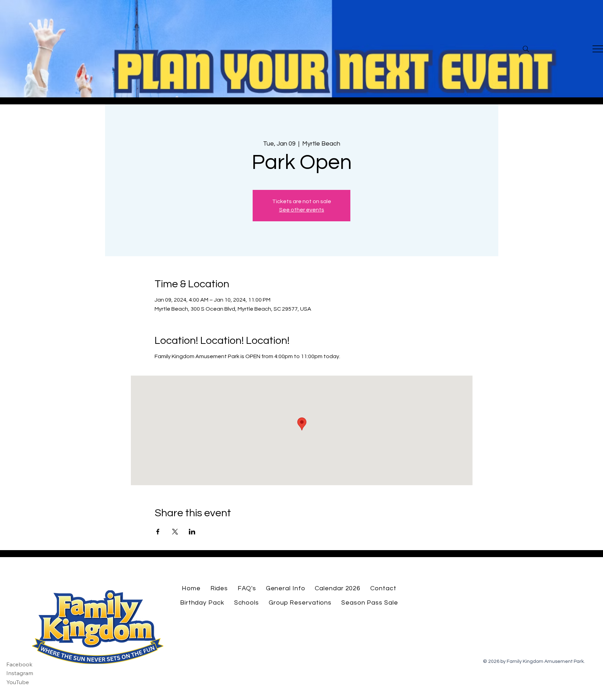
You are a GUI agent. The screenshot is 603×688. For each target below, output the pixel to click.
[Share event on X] (175, 531)
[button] (219, 588)
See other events (301, 210)
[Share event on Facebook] (158, 531)
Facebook (19, 664)
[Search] (526, 49)
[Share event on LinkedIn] (192, 531)
